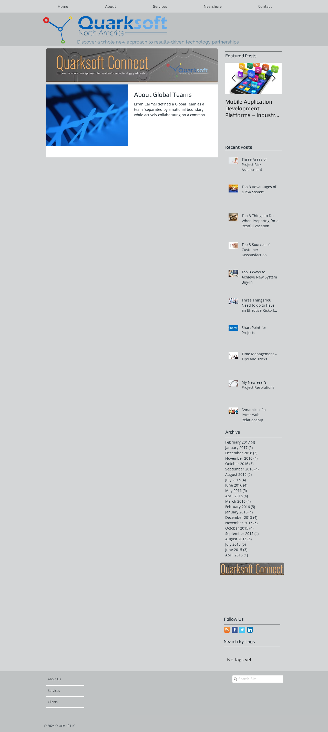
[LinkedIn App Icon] (250, 630)
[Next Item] (273, 79)
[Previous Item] (233, 79)
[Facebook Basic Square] (235, 630)
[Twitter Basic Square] (242, 630)
